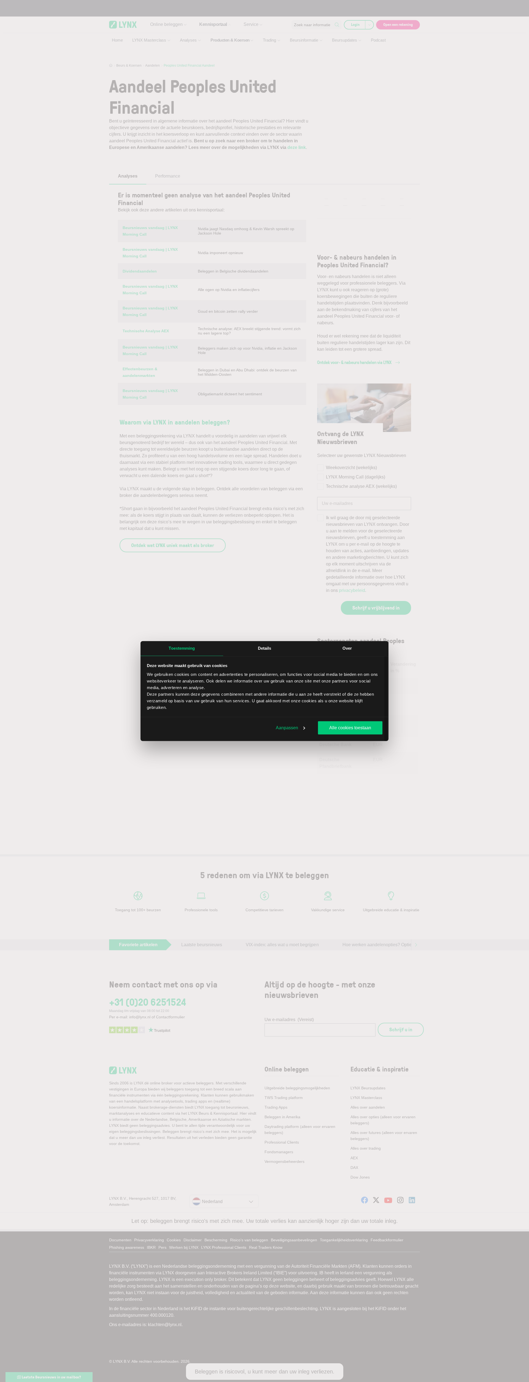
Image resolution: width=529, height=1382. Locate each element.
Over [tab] (347, 648)
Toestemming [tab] (182, 648)
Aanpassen (287, 727)
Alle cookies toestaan (350, 727)
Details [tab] (264, 648)
